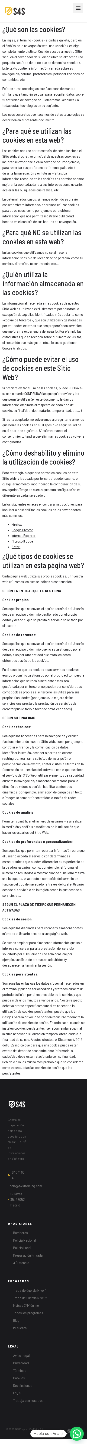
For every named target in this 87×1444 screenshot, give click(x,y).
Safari (16, 546)
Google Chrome (22, 530)
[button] (78, 8)
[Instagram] (69, 1431)
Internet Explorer (23, 535)
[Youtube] (60, 1431)
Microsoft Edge (22, 541)
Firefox (17, 524)
